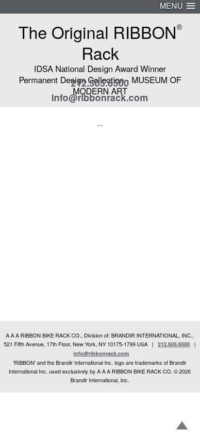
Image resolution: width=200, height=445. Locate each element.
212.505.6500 (100, 82)
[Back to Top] (182, 426)
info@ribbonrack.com (99, 97)
